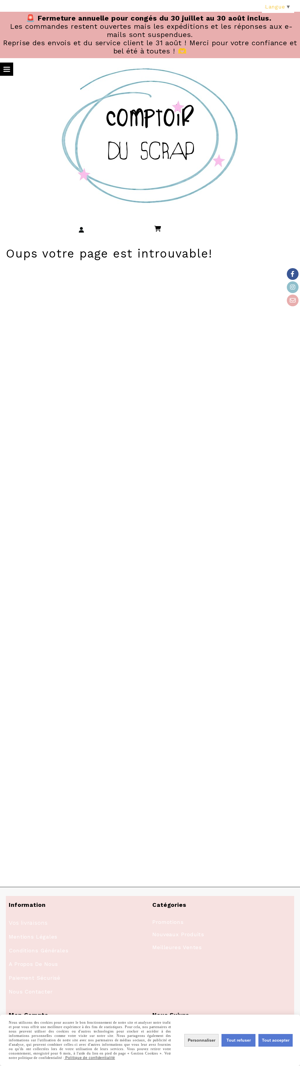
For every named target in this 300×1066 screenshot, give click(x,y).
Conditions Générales (39, 950)
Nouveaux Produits (178, 934)
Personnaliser (201, 1040)
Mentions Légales (33, 937)
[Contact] (293, 300)
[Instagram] (293, 287)
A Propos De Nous (33, 964)
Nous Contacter (31, 991)
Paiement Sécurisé (34, 978)
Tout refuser (238, 1040)
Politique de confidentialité (89, 1058)
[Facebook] (293, 274)
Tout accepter (275, 1040)
